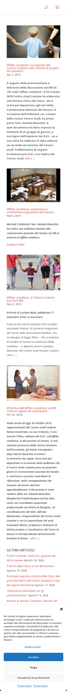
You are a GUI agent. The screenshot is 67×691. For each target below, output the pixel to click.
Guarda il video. (16, 244)
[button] (61, 609)
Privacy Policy (24, 685)
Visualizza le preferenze (33, 677)
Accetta (33, 657)
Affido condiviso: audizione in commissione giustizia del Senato (30, 210)
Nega (33, 667)
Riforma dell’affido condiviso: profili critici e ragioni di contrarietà (31, 409)
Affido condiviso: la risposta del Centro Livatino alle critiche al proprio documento (33, 68)
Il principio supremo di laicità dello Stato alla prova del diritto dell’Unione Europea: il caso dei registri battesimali (33, 580)
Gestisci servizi (33, 646)
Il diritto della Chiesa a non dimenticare (30, 566)
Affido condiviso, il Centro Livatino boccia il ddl (31, 299)
